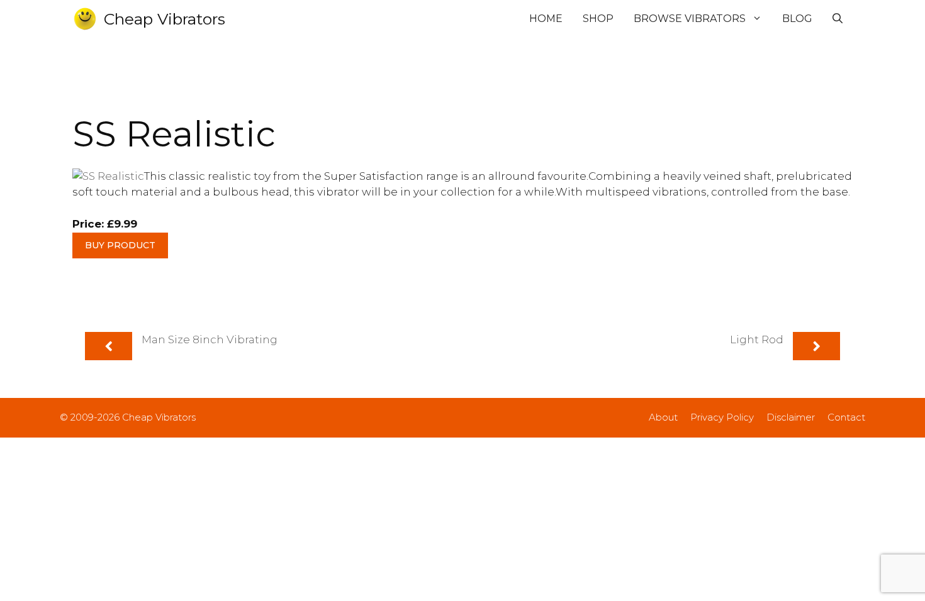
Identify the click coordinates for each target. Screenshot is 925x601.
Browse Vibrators (690, 19)
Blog (797, 19)
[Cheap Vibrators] (85, 19)
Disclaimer (790, 417)
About (663, 417)
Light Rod (756, 339)
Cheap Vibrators (164, 18)
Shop (598, 19)
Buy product (120, 245)
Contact (846, 417)
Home (546, 19)
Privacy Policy (722, 417)
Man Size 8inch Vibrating (210, 339)
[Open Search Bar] (837, 19)
